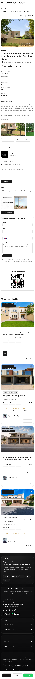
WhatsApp (28, 675)
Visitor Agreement (24, 266)
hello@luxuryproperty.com (12, 602)
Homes (7, 576)
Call (17, 675)
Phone (4, 235)
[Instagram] (9, 610)
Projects (14, 576)
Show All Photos (7, 140)
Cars (22, 576)
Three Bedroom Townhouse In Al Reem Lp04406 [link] (15, 11)
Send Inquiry (7, 256)
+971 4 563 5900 (9, 599)
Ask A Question (6, 181)
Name (4, 222)
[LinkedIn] (3, 610)
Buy (7, 8)
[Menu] (2, 2)
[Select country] (5, 238)
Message (5, 242)
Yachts (6, 580)
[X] (12, 610)
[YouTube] (6, 610)
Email (4, 229)
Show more (4, 120)
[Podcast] (15, 610)
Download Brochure (7, 212)
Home (3, 8)
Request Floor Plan (22, 140)
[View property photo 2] (13, 129)
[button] (17, 33)
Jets (28, 576)
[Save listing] (31, 304)
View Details (28, 358)
